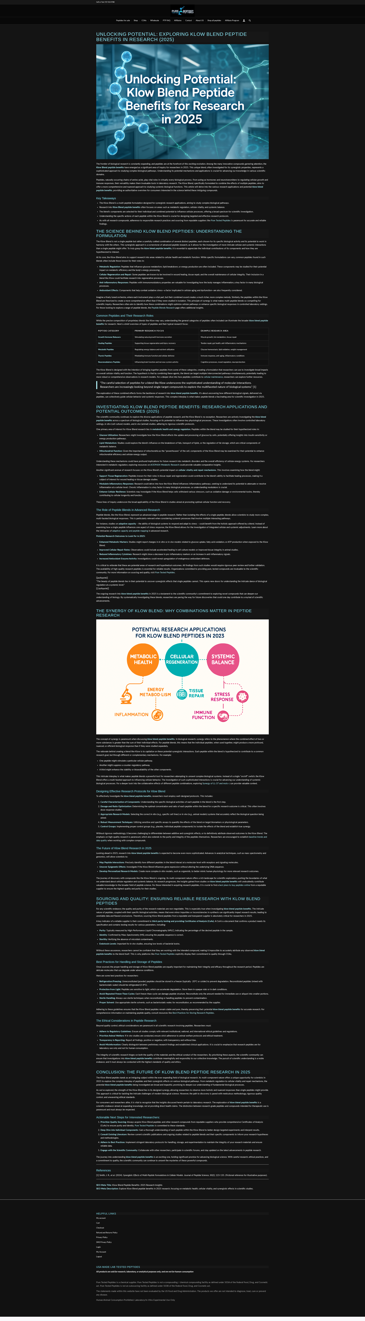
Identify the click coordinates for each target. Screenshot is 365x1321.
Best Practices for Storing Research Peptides (193, 1013)
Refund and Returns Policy (106, 1233)
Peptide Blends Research (163, 308)
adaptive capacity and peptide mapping (130, 531)
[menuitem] (123, 20)
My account (101, 1218)
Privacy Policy (102, 1237)
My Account (101, 1252)
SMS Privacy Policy (104, 1242)
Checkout (100, 1228)
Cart (98, 1223)
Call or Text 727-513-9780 (105, 2)
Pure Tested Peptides (221, 221)
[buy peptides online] (182, 10)
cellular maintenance (213, 377)
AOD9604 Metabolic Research (164, 465)
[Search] (249, 20)
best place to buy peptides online (234, 885)
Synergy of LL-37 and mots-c (216, 783)
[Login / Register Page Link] (244, 21)
